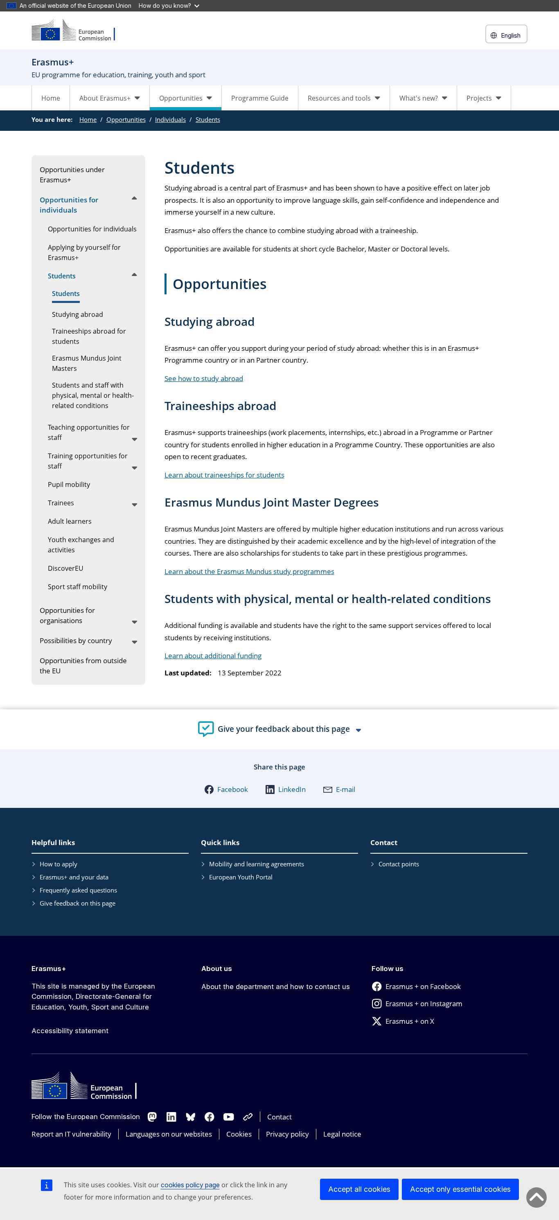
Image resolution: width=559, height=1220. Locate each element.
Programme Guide (260, 98)
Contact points (399, 864)
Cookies (239, 1134)
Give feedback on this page (77, 903)
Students (208, 119)
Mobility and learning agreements (256, 864)
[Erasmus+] (79, 30)
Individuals (170, 119)
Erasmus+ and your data (74, 877)
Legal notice (342, 1134)
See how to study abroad (204, 378)
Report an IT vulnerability (71, 1134)
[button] (226, 789)
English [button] (511, 35)
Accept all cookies (359, 1189)
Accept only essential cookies (460, 1189)
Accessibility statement (70, 1031)
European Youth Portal (241, 877)
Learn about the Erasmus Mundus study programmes (249, 571)
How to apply (58, 864)
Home (50, 98)
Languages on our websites (169, 1134)
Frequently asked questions (78, 890)
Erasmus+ (49, 968)
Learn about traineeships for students (224, 475)
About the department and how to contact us (275, 986)
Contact (279, 1116)
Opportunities (126, 119)
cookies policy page (190, 1185)
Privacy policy (287, 1134)
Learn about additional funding (213, 655)
